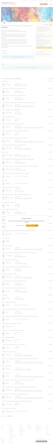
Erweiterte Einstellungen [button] (20, 225)
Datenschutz (29, 218)
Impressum (24, 218)
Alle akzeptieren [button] (32, 225)
